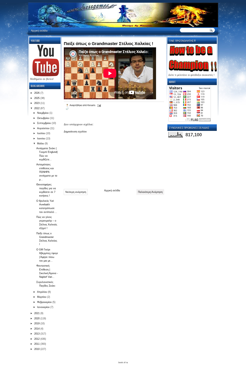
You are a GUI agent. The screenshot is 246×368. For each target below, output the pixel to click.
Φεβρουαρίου (44, 302)
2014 (37, 328)
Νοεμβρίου (43, 112)
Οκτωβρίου (43, 118)
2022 (37, 108)
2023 (37, 103)
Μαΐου (41, 143)
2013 (37, 333)
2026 (37, 92)
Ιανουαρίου (43, 307)
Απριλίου (42, 291)
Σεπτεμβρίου (44, 123)
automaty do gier (35, 1)
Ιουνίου (41, 138)
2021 (37, 313)
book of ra (123, 362)
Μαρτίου (42, 296)
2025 (37, 98)
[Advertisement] (92, 159)
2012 (37, 338)
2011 (37, 343)
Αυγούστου (43, 128)
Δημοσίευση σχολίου (75, 131)
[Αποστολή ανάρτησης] (99, 105)
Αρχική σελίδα (39, 30)
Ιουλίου (41, 133)
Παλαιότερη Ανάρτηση (150, 192)
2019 (37, 323)
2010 (37, 349)
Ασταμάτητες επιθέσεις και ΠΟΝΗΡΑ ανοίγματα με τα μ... (46, 172)
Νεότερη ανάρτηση (75, 192)
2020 (37, 318)
